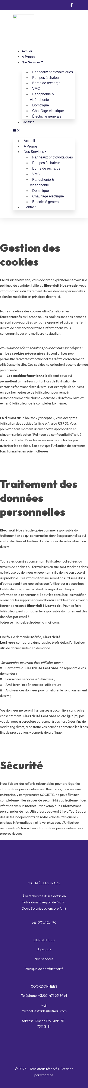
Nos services (31, 62)
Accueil (27, 51)
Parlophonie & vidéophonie (42, 96)
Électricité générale (47, 116)
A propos (28, 56)
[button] (44, 131)
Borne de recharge (46, 83)
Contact (28, 122)
